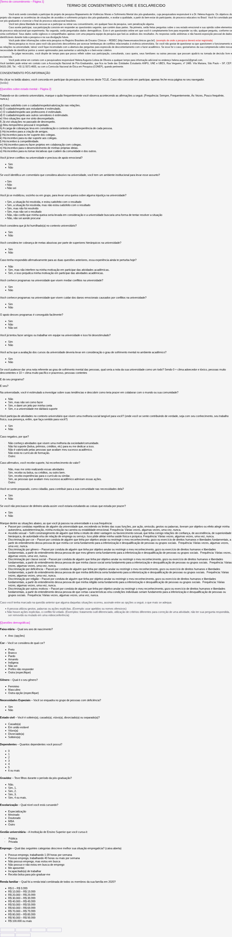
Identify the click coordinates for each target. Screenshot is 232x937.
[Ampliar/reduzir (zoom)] (54, 930)
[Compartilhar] (23, 930)
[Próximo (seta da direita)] (23, 935)
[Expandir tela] (38, 930)
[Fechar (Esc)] (7, 930)
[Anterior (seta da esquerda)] (7, 935)
